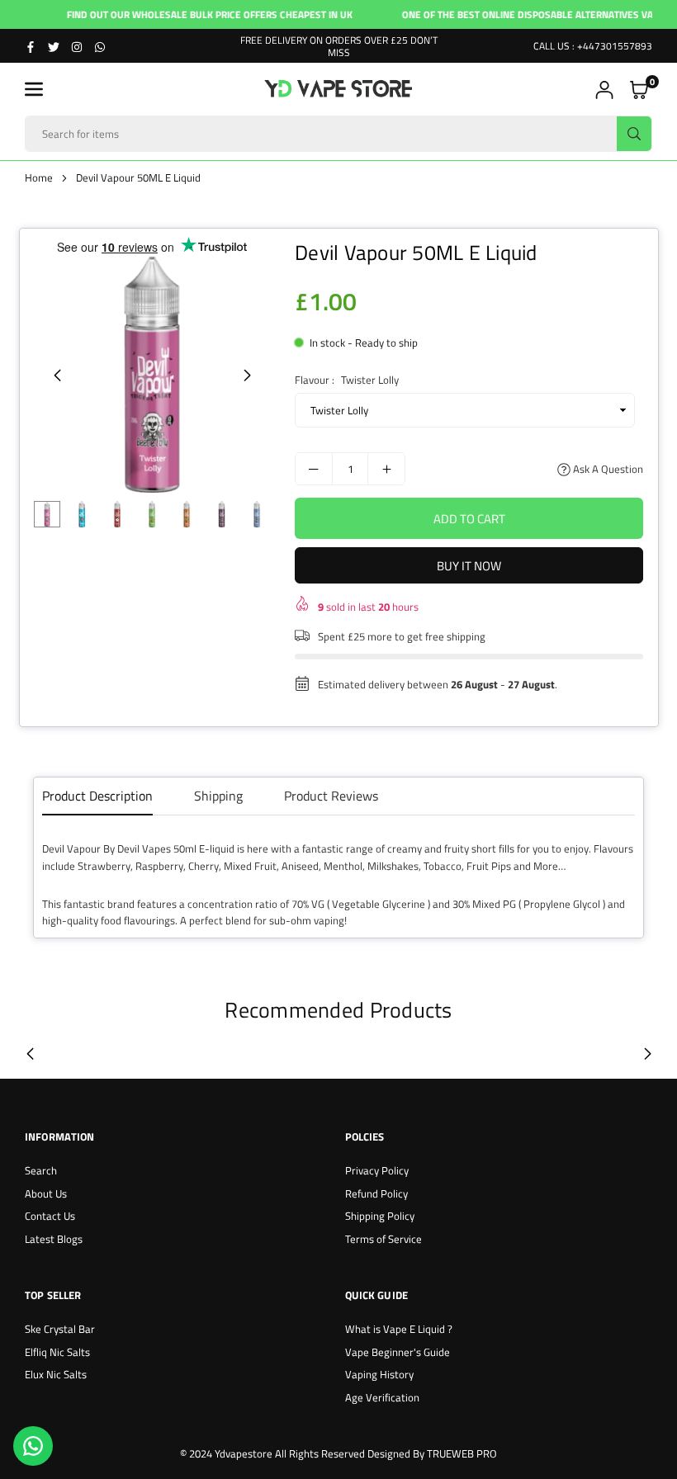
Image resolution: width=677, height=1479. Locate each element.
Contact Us (50, 1215)
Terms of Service (383, 1239)
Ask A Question (606, 469)
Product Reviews (331, 796)
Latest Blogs (54, 1239)
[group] (152, 375)
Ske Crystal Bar (60, 1329)
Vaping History (379, 1374)
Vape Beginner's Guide (397, 1352)
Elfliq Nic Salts (57, 1352)
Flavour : (347, 379)
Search (41, 1170)
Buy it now (469, 565)
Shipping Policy (379, 1215)
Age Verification (382, 1397)
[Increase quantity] (386, 468)
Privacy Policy (377, 1170)
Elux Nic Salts (56, 1374)
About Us (46, 1193)
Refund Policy (376, 1193)
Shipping (218, 796)
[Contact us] (33, 1446)
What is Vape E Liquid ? (398, 1329)
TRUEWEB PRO (462, 1453)
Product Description (97, 796)
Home (39, 177)
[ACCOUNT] (604, 89)
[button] (34, 89)
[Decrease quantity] (314, 468)
